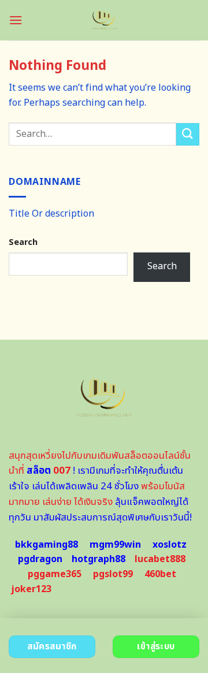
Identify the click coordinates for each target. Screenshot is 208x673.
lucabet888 (160, 559)
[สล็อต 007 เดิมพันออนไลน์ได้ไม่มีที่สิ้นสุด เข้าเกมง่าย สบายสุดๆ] (104, 20)
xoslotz (170, 545)
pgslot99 (113, 574)
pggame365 (54, 574)
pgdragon (40, 559)
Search (23, 242)
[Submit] (187, 134)
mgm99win (115, 545)
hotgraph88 (98, 559)
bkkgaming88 (46, 545)
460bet (160, 574)
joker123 (31, 589)
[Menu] (16, 20)
